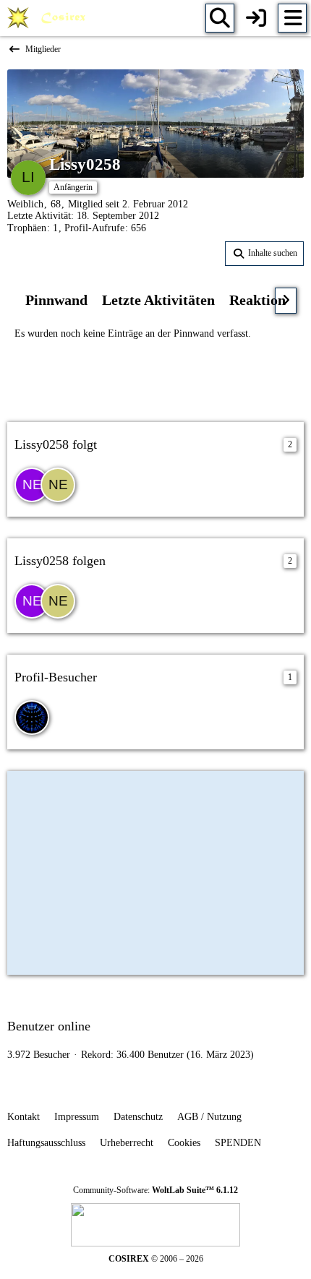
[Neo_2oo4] (58, 485)
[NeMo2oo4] (31, 485)
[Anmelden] (256, 18)
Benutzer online (48, 1026)
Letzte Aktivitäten (158, 300)
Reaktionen (264, 300)
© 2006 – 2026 (155, 1259)
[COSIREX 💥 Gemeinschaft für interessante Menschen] (48, 18)
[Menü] (292, 18)
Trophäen (26, 228)
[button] (264, 253)
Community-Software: (155, 1190)
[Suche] (219, 18)
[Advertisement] (155, 379)
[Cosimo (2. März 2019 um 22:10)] (31, 717)
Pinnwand (56, 300)
